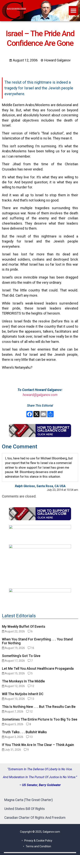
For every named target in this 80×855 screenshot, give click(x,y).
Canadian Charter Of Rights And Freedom (34, 818)
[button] (73, 10)
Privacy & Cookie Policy (38, 840)
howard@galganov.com (40, 395)
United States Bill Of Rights (24, 809)
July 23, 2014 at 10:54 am (62, 489)
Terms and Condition (38, 846)
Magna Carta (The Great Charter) (28, 800)
